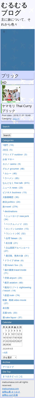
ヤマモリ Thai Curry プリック (17, 108)
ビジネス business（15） (15, 192)
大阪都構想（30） (11, 197)
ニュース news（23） (13, 187)
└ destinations (10, 211)
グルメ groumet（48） (14, 168)
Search (6, 135)
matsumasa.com (10, 388)
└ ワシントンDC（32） (15, 233)
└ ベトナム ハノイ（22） (16, 224)
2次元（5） (8, 149)
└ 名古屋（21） (11, 242)
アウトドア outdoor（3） (15, 154)
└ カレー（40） (10, 173)
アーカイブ (8, 366)
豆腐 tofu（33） (10, 312)
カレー (16, 118)
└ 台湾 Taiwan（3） (13, 238)
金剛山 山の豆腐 (10, 394)
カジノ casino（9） (12, 163)
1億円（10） (9, 144)
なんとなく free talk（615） (17, 182)
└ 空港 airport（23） (13, 277)
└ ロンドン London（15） (16, 228)
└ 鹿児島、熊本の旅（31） (16, 255)
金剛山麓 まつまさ (11, 391)
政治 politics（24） (12, 201)
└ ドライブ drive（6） (14, 260)
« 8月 (5, 352)
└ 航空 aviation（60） (13, 282)
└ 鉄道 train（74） (12, 295)
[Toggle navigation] (4, 31)
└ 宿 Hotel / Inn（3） (13, 265)
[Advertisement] (17, 51)
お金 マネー (8, 159)
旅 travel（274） (11, 206)
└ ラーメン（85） (11, 178)
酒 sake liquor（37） (13, 317)
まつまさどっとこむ (13, 376)
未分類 (6, 307)
